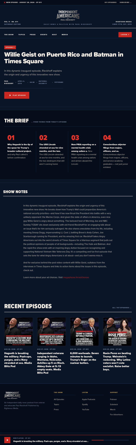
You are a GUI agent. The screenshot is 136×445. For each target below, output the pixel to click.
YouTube (85, 409)
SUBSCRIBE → (126, 2)
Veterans (59, 82)
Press (33, 34)
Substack (114, 404)
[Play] (7, 440)
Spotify (85, 404)
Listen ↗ (125, 34)
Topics (21, 34)
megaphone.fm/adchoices (76, 277)
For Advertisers (116, 414)
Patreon (113, 399)
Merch (65, 34)
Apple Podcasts (88, 399)
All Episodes (59, 399)
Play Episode (19, 95)
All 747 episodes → (122, 307)
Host (54, 34)
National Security (43, 82)
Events (43, 34)
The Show (9, 34)
